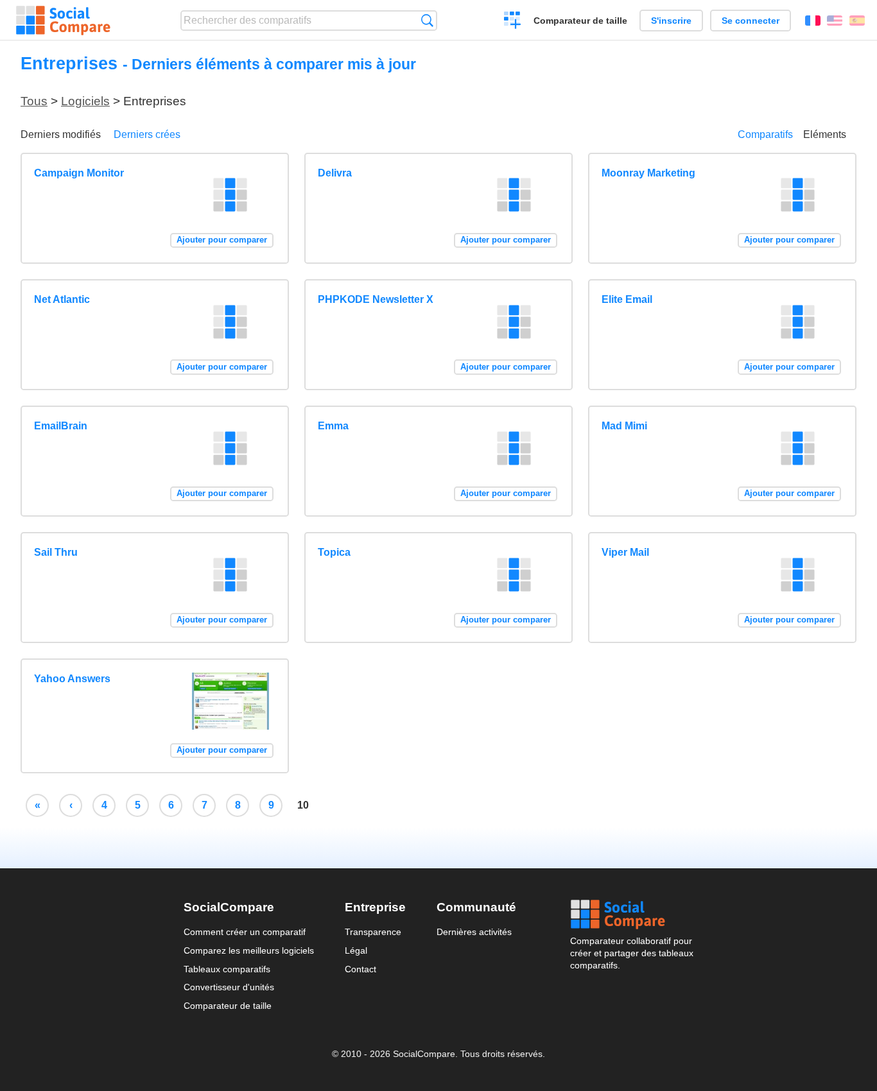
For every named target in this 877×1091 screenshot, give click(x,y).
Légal (356, 950)
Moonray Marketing (648, 173)
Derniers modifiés (61, 134)
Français (813, 20)
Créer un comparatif (512, 22)
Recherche (427, 20)
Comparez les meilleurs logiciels (249, 950)
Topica (334, 552)
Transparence (373, 932)
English (834, 20)
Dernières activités (474, 932)
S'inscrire (671, 20)
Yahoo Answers (72, 678)
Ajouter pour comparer (222, 240)
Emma (333, 425)
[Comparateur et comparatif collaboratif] (63, 20)
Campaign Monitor (79, 173)
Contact (360, 969)
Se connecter (750, 20)
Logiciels (85, 101)
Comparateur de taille (580, 20)
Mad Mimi (624, 425)
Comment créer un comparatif (245, 932)
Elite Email (627, 299)
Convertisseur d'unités (229, 987)
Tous (34, 101)
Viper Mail (625, 552)
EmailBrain (60, 425)
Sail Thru (56, 552)
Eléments (824, 134)
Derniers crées (147, 134)
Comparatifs (765, 134)
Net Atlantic (62, 299)
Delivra (335, 173)
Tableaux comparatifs (227, 969)
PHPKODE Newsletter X (375, 299)
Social (631, 914)
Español (857, 20)
